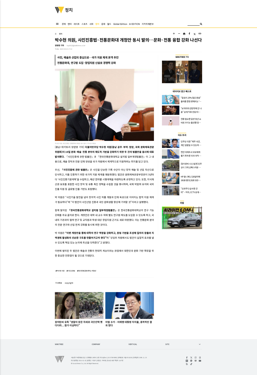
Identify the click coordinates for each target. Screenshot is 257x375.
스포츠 (84, 23)
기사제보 (58, 282)
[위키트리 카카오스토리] (187, 360)
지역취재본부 (148, 23)
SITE (167, 344)
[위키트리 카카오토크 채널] (191, 360)
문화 (103, 23)
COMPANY (96, 344)
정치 (97, 23)
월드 (109, 23)
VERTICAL (132, 344)
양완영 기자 (59, 45)
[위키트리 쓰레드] (200, 357)
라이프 (77, 23)
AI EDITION (134, 23)
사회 (91, 23)
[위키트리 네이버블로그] (195, 360)
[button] (173, 34)
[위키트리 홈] (59, 12)
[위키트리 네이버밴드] (187, 364)
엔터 (69, 23)
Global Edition (120, 23)
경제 (64, 23)
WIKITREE (59, 344)
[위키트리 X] (191, 357)
